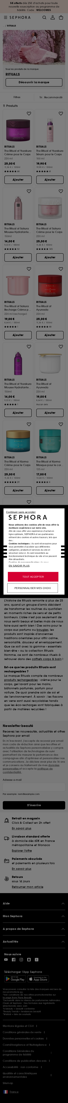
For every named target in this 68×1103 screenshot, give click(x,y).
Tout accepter (33, 576)
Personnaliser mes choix (32, 588)
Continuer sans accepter (21, 512)
